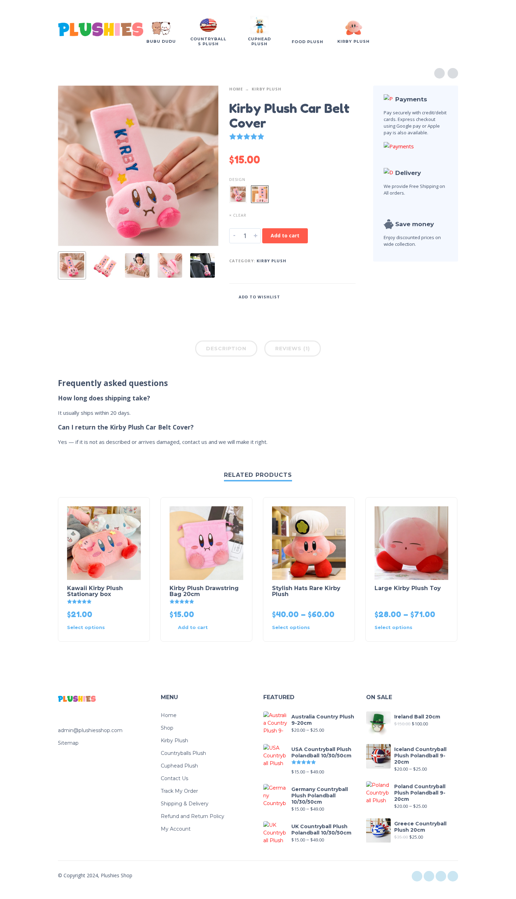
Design (237, 179)
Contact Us (174, 778)
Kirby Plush (267, 89)
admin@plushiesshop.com (90, 730)
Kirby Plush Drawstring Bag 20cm (204, 591)
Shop (167, 728)
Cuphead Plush (179, 766)
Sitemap (68, 743)
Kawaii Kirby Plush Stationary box (95, 591)
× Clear (237, 215)
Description (226, 348)
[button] (194, 627)
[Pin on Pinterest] (340, 296)
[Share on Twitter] (329, 296)
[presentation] (71, 166)
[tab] (226, 349)
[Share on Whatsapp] (350, 296)
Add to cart (285, 235)
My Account (176, 829)
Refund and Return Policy (192, 816)
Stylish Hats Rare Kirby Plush (306, 591)
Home (236, 89)
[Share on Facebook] (318, 296)
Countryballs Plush (183, 753)
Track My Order (179, 791)
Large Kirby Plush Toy (408, 588)
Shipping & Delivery (185, 803)
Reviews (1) (292, 348)
